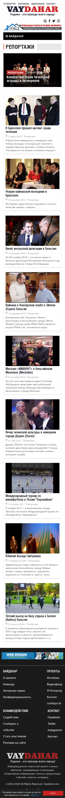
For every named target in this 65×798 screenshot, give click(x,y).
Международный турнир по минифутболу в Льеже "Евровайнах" (29, 497)
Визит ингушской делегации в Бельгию (31, 248)
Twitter (52, 724)
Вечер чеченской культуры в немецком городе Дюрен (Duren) (31, 434)
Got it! (53, 793)
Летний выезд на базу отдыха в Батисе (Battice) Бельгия (31, 617)
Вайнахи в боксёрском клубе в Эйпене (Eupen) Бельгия (30, 307)
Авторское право (14, 691)
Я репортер (9, 3)
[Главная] (33, 11)
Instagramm (55, 730)
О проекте (9, 678)
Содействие (11, 717)
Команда (8, 684)
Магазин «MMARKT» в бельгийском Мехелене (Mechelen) (29, 370)
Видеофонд (37, 3)
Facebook (54, 717)
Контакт (51, 3)
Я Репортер (54, 691)
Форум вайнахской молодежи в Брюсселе (26, 193)
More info (35, 795)
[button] (14, 36)
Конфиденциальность (17, 697)
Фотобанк (23, 3)
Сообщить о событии (11, 727)
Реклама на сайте (14, 743)
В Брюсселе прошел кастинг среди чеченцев (28, 129)
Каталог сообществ (54, 700)
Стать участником (14, 736)
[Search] (45, 21)
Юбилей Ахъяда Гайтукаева (23, 556)
